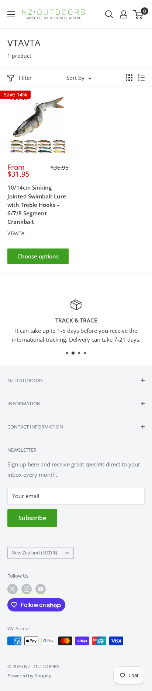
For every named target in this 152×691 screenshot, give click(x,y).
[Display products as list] (141, 77)
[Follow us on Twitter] (12, 589)
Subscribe (32, 518)
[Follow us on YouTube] (40, 589)
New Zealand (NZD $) (34, 552)
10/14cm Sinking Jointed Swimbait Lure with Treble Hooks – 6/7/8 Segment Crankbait (36, 204)
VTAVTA (15, 233)
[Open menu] (11, 14)
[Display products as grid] (129, 77)
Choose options (38, 256)
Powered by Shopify (29, 675)
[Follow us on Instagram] (26, 589)
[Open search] (109, 14)
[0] (138, 14)
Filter (25, 77)
